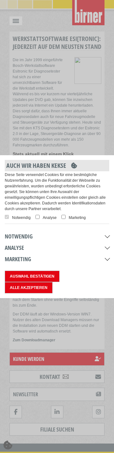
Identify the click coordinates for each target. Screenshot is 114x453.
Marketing (77, 217)
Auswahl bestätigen (32, 276)
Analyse (50, 217)
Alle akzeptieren (29, 287)
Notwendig (21, 217)
